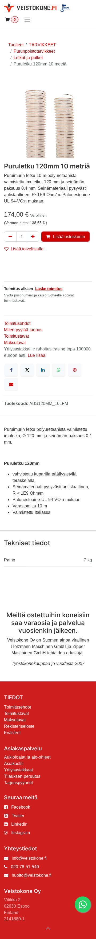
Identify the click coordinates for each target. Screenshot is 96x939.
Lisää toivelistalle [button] (27, 248)
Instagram (20, 832)
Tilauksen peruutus (22, 776)
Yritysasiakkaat (18, 769)
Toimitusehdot (17, 323)
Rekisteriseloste (19, 726)
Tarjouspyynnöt (18, 782)
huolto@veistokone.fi (31, 875)
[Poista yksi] (10, 236)
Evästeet (12, 732)
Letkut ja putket (28, 57)
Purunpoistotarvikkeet (34, 51)
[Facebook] (11, 369)
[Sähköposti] (11, 384)
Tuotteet (15, 44)
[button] (48, 928)
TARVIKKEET (42, 44)
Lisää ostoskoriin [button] (68, 236)
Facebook (20, 807)
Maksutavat (15, 342)
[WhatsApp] (58, 369)
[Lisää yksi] (33, 236)
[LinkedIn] (43, 369)
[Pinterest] (74, 369)
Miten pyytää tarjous (23, 329)
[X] (27, 369)
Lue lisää (36, 355)
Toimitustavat (16, 336)
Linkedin (19, 824)
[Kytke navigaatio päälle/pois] (27, 20)
